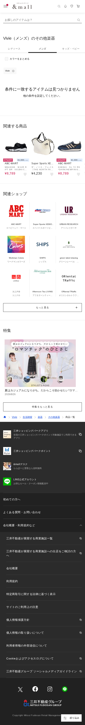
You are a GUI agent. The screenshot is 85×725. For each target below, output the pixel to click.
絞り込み (74, 717)
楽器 (40, 417)
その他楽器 (54, 417)
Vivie (14, 417)
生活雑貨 (27, 417)
